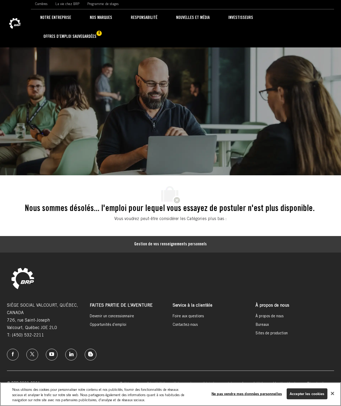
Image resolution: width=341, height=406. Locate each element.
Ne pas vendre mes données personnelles (247, 394)
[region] (170, 394)
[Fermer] (332, 393)
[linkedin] (71, 354)
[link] (15, 24)
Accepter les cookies (307, 394)
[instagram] (52, 354)
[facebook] (13, 354)
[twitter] (32, 354)
